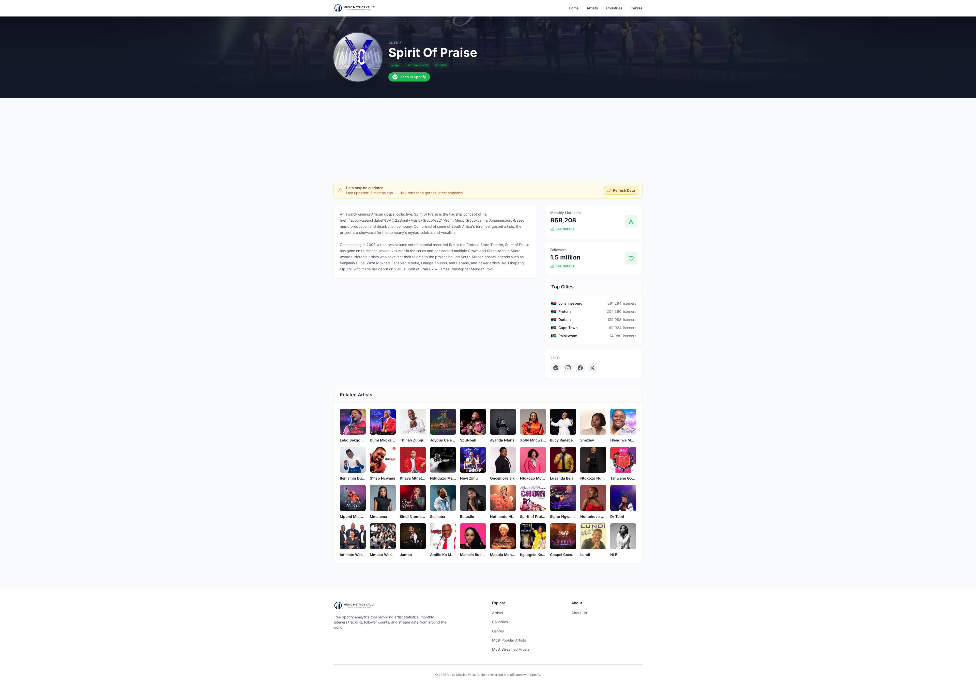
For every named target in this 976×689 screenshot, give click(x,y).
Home (573, 8)
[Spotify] (555, 367)
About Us (579, 613)
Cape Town (567, 327)
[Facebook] (580, 367)
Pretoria (565, 311)
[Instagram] (568, 367)
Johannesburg (570, 303)
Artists (592, 8)
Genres (637, 8)
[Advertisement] (488, 135)
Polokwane (567, 336)
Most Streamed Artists (510, 649)
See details (564, 229)
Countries (614, 8)
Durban (564, 319)
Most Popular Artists (509, 640)
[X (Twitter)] (592, 367)
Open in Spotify (413, 77)
